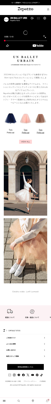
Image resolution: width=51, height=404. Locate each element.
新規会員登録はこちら (25, 367)
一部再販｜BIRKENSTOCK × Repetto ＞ (25, 2)
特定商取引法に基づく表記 (13, 381)
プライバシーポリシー (30, 381)
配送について (10, 317)
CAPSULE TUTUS (14, 330)
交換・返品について (32, 317)
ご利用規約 (42, 381)
